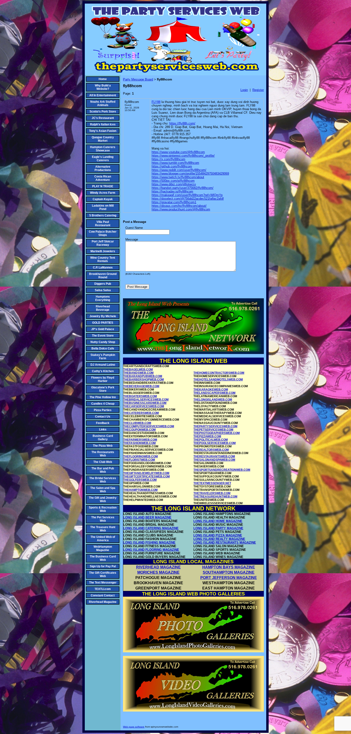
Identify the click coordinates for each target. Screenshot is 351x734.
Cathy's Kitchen (103, 371)
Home (103, 79)
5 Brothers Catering (102, 215)
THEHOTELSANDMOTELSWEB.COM (218, 379)
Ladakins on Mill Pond (103, 207)
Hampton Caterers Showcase (102, 148)
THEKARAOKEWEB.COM (210, 389)
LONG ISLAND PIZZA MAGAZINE (217, 535)
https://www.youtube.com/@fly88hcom (178, 152)
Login (244, 90)
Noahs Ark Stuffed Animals (102, 103)
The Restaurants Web (102, 453)
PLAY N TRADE (102, 186)
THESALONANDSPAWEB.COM (214, 459)
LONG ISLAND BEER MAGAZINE (147, 517)
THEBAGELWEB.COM (138, 369)
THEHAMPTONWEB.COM (140, 490)
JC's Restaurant (103, 118)
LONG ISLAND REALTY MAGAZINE (219, 539)
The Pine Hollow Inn (103, 397)
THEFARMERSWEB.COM (140, 439)
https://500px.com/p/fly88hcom (173, 180)
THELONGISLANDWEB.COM (212, 399)
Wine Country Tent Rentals (102, 259)
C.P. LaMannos (103, 267)
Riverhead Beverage (103, 308)
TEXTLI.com (103, 589)
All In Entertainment (102, 95)
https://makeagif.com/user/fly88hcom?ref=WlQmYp (187, 195)
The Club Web (102, 462)
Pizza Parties (103, 410)
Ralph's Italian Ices (103, 124)
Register (258, 90)
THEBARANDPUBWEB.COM (142, 376)
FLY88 (156, 102)
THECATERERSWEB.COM (141, 413)
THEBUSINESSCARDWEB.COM (144, 403)
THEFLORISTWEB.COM (139, 459)
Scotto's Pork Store (103, 111)
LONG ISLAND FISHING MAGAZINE (149, 542)
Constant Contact (103, 595)
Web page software (133, 726)
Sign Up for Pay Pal (103, 566)
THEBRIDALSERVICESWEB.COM (146, 399)
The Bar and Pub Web (102, 470)
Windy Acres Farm (102, 192)
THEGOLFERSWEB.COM (140, 480)
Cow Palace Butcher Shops (103, 233)
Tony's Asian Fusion (102, 131)
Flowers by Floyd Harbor (102, 379)
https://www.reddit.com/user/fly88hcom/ (179, 170)
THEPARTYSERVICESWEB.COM (215, 426)
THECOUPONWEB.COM (139, 429)
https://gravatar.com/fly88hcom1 (174, 202)
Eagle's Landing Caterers (102, 158)
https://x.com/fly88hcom (168, 159)
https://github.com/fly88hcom (172, 166)
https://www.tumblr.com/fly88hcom (175, 163)
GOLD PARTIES (102, 322)
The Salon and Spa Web (102, 489)
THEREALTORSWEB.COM (211, 449)
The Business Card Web (103, 558)
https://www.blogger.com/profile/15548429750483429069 (190, 173)
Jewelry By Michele (103, 316)
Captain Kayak (103, 199)
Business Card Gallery (103, 437)
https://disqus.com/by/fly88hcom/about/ (179, 206)
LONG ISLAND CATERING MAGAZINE (151, 528)
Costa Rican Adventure (102, 178)
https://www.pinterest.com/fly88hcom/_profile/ (183, 155)
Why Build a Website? (103, 87)
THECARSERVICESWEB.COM (143, 406)
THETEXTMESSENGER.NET (212, 483)
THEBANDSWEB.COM (138, 373)
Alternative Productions (103, 168)
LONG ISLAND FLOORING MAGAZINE (151, 550)
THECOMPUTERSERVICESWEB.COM (148, 426)
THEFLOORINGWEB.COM (140, 456)
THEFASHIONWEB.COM (139, 443)
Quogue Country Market (103, 139)
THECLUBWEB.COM (137, 423)
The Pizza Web (102, 445)
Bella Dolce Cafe (102, 348)
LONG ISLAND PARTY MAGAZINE (218, 528)
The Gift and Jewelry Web (103, 499)
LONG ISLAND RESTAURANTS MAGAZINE (224, 542)
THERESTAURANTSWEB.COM (214, 456)
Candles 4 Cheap (102, 403)
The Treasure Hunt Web (102, 528)
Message (131, 239)
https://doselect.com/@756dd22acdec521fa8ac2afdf (188, 198)
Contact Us (102, 416)
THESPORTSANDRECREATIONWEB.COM (221, 469)
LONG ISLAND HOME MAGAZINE (217, 521)
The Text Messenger (103, 582)
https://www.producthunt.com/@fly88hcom (181, 209)
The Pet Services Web (102, 519)
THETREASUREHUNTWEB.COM (215, 496)
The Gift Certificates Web (102, 574)
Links (102, 429)
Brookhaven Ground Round (103, 275)
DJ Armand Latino (102, 364)
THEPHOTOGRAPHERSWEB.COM (216, 433)
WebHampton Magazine (103, 548)
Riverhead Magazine (103, 602)
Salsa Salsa (103, 290)
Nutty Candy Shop (102, 342)
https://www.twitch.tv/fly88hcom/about (178, 177)
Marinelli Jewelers (102, 251)
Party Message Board (138, 79)
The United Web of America (102, 538)
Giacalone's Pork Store (102, 389)
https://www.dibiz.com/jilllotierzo (174, 184)
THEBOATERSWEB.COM (140, 396)
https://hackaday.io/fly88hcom (172, 191)
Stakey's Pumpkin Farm (102, 356)
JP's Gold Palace (102, 329)
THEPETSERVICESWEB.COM (213, 429)
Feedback (102, 423)
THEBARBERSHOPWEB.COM (143, 379)
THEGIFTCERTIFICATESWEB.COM (146, 476)
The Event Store (103, 335)
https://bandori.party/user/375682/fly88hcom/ (182, 188)
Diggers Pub (102, 283)
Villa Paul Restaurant (102, 223)
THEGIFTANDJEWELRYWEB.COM (146, 473)
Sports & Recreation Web (103, 509)
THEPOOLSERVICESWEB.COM (214, 443)
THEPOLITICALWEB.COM (210, 439)
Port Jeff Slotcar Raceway (103, 243)
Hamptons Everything (102, 298)
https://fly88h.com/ (182, 123)
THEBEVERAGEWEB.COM (141, 386)
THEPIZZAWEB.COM (207, 436)
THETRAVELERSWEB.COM (211, 493)
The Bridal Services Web (102, 480)
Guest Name (134, 228)
